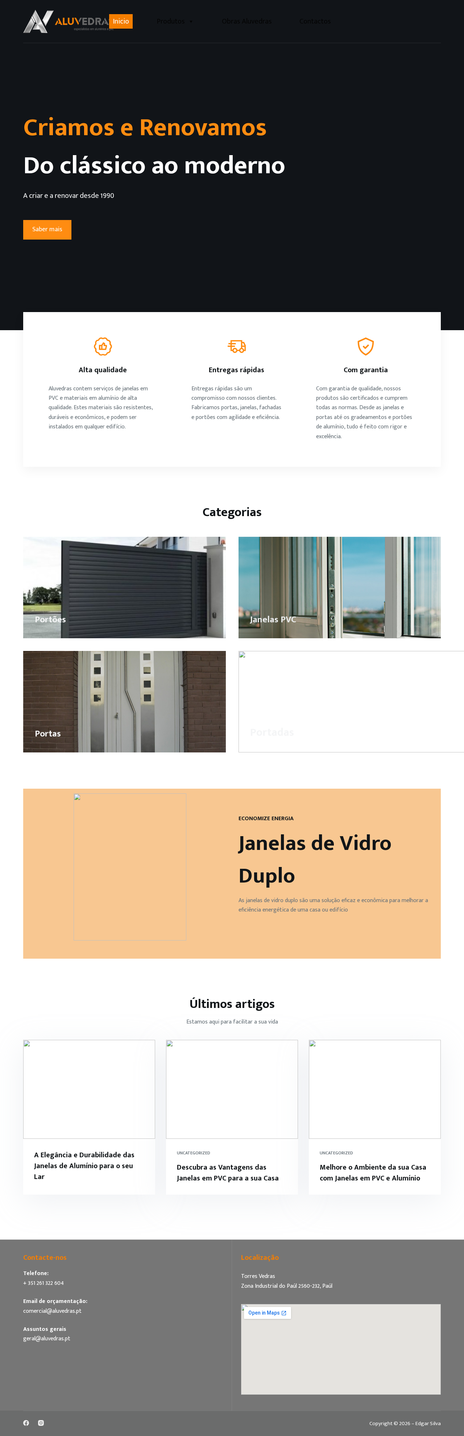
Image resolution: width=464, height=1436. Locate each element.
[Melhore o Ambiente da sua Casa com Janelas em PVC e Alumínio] (375, 1089)
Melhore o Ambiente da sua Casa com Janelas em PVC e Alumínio (373, 1172)
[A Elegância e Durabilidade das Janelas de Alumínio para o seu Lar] (89, 1089)
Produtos (171, 21)
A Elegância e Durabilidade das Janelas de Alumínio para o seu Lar (84, 1166)
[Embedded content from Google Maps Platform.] (341, 1349)
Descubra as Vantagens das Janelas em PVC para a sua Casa (228, 1172)
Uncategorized (193, 1153)
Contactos (315, 21)
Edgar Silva (428, 1423)
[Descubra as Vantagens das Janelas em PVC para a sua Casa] (232, 1089)
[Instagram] (41, 1423)
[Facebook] (26, 1423)
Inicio (121, 21)
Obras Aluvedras (247, 21)
